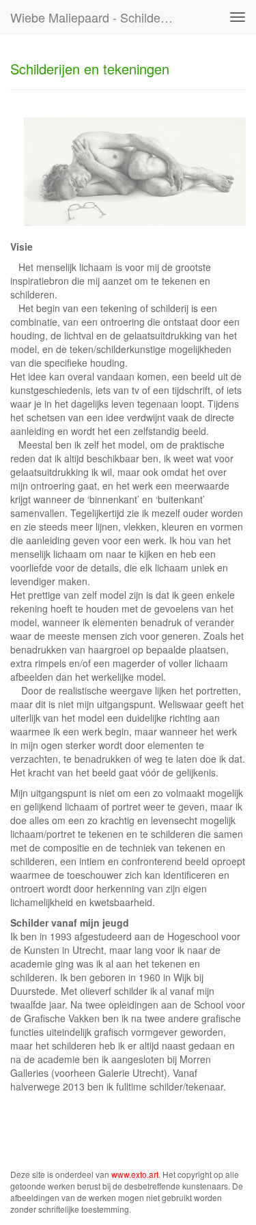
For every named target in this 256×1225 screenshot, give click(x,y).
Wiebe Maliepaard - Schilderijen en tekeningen (98, 17)
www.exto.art (134, 1174)
